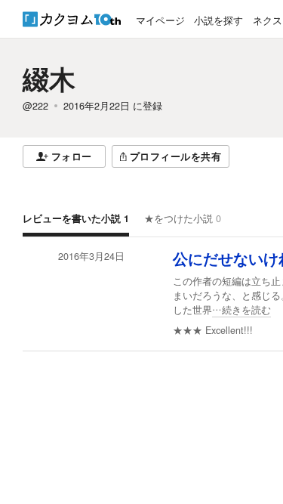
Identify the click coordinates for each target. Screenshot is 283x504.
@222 (35, 106)
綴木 (49, 78)
